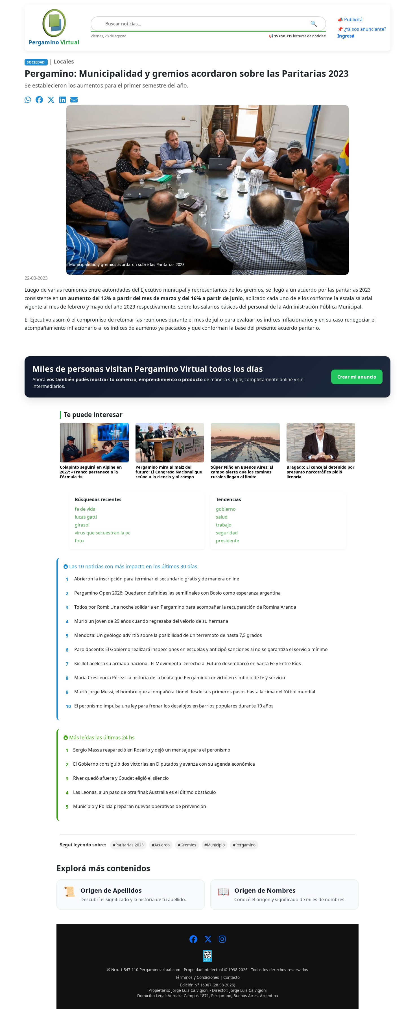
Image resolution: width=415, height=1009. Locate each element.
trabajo (223, 525)
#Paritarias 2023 (128, 845)
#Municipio (214, 845)
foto (79, 541)
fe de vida (85, 509)
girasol (82, 525)
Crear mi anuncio (356, 377)
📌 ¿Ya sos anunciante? (361, 32)
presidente (227, 541)
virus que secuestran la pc (102, 533)
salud (222, 517)
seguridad (227, 533)
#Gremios (187, 845)
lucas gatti (86, 517)
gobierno (226, 509)
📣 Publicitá (349, 19)
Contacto (231, 977)
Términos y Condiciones (197, 977)
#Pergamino (244, 845)
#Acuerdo (161, 845)
